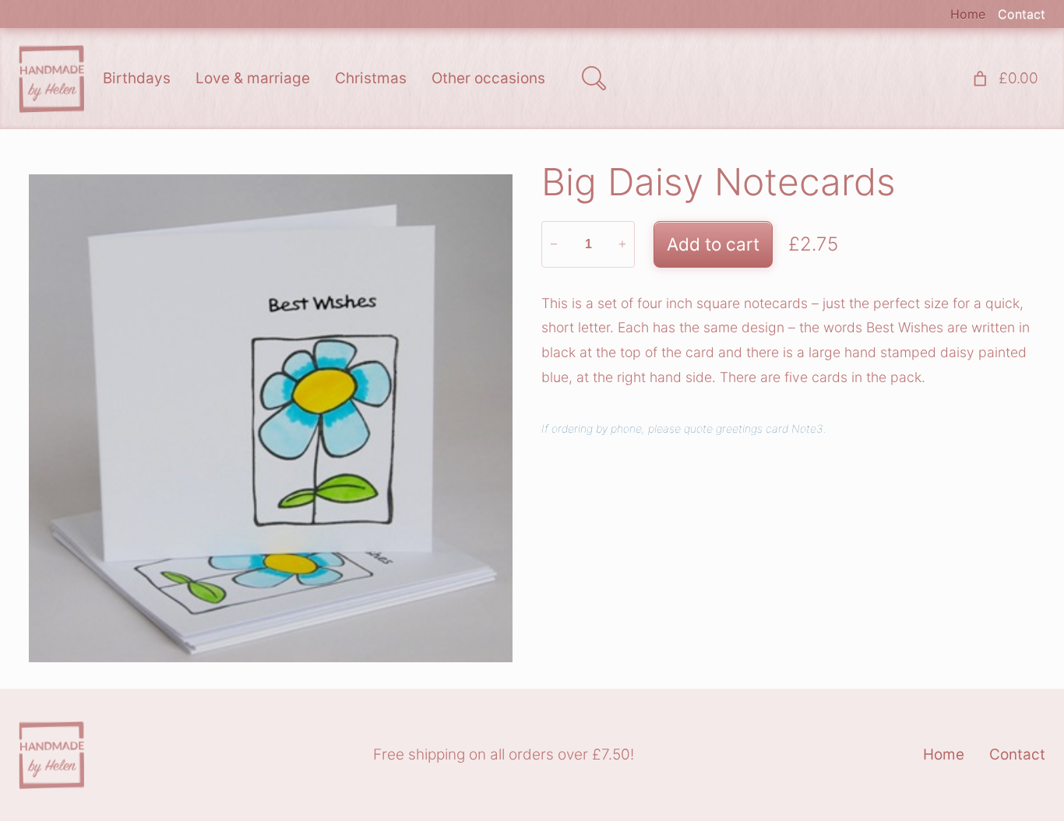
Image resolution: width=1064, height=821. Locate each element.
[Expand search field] (593, 78)
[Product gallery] (270, 418)
